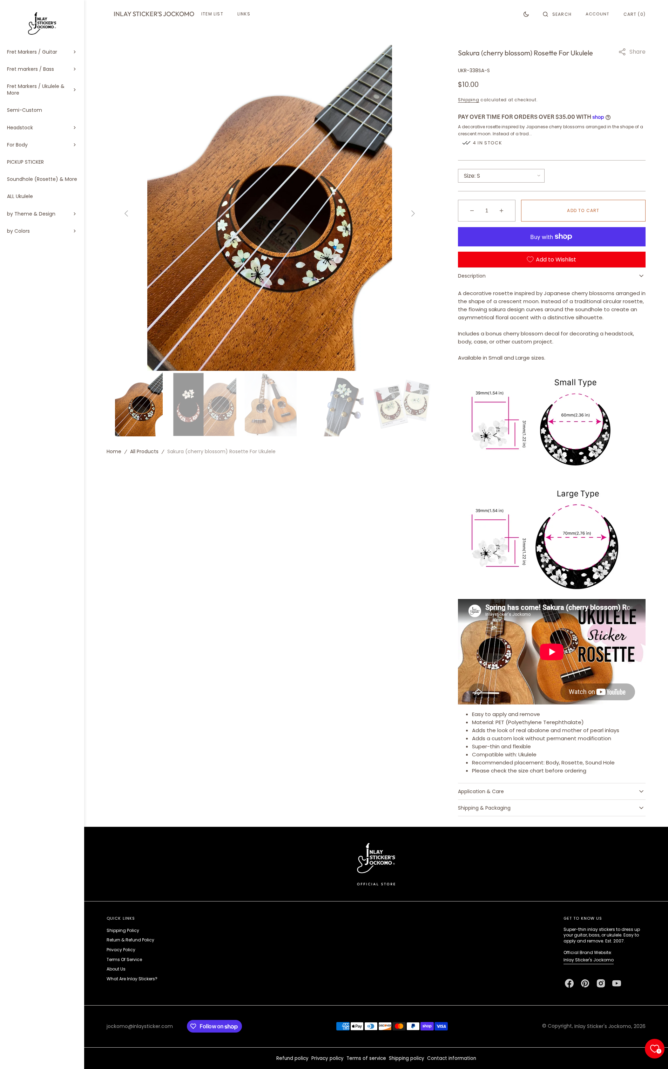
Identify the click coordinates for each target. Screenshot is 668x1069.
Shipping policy (406, 1058)
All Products (144, 451)
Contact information (451, 1058)
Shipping (468, 100)
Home (114, 451)
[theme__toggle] (526, 14)
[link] (376, 864)
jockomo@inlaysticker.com (140, 1026)
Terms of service (366, 1058)
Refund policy (292, 1058)
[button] (557, 14)
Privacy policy (327, 1058)
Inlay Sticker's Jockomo (589, 960)
